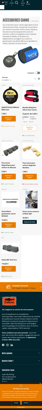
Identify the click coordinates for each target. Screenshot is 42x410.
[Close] (40, 383)
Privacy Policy (6, 399)
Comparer (30, 73)
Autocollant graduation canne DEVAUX (9, 213)
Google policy (15, 399)
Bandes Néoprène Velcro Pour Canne (30, 108)
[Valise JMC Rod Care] (10, 248)
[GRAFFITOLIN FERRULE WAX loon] (10, 95)
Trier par (5, 77)
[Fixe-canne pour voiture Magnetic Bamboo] (31, 151)
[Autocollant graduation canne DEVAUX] (10, 199)
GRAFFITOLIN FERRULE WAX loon (10, 108)
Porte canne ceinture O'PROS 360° (31, 212)
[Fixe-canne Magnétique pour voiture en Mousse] (10, 151)
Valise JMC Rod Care (9, 260)
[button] (28, 3)
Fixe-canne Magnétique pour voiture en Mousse (9, 165)
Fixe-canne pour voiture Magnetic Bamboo (29, 165)
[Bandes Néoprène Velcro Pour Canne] (31, 95)
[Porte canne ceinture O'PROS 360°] (31, 199)
